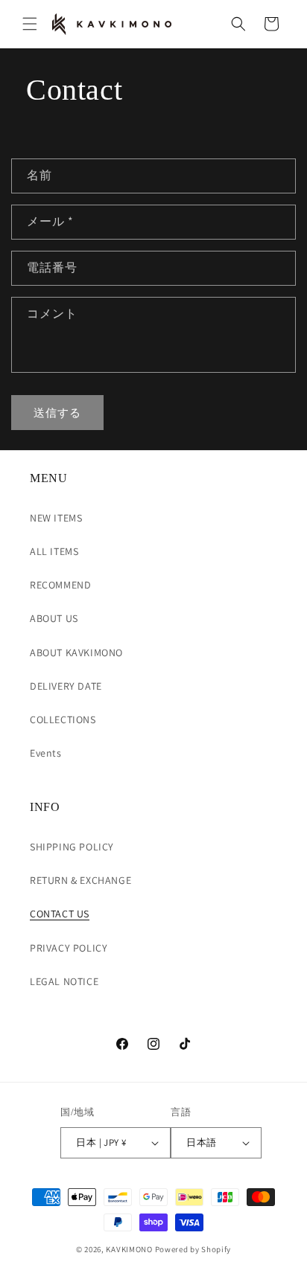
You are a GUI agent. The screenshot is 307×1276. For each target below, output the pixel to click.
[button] (29, 23)
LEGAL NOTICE (64, 981)
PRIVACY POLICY (68, 948)
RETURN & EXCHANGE (80, 880)
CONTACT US (59, 913)
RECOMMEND (60, 584)
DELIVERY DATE (66, 686)
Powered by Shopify (193, 1249)
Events (46, 753)
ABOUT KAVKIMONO (76, 652)
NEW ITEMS (56, 518)
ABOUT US (54, 618)
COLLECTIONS (63, 719)
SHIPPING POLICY (72, 846)
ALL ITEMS (54, 551)
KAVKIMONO (129, 1249)
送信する (57, 412)
